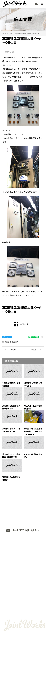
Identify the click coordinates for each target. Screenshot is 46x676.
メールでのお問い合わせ (25, 530)
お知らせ (8, 342)
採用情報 (23, 570)
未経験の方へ (23, 576)
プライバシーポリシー (23, 657)
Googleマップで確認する (23, 642)
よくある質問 (23, 594)
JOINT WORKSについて (23, 558)
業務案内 (23, 552)
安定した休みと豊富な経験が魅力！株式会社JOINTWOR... (33, 431)
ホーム (23, 546)
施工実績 (15, 342)
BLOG (23, 612)
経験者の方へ (23, 582)
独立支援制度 (23, 588)
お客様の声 (23, 600)
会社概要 (23, 606)
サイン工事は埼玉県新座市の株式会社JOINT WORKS (23, 655)
